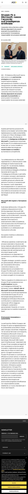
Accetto (14, 483)
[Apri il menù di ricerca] (22, 2)
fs (2, 66)
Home (2, 11)
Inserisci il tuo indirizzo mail (9, 433)
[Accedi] (26, 2)
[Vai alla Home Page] (14, 2)
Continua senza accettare (14, 487)
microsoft (6, 66)
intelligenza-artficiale (16, 66)
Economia (7, 11)
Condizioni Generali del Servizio (14, 440)
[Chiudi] (26, 457)
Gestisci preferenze (14, 491)
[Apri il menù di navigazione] (2, 2)
